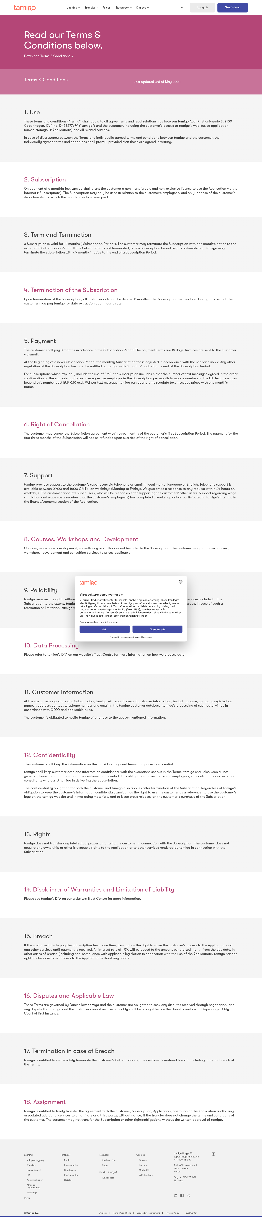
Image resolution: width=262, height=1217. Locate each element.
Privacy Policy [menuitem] (172, 1213)
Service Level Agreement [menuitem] (148, 1213)
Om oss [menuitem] (140, 1154)
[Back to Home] (25, 7)
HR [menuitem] (28, 1175)
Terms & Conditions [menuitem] (122, 1213)
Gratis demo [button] (232, 7)
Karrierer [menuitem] (143, 1165)
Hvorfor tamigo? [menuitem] (108, 1172)
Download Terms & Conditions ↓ (48, 56)
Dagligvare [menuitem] (70, 1170)
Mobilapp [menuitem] (32, 1192)
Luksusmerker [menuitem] (71, 1165)
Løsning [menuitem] (28, 1154)
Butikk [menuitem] (67, 1160)
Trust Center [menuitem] (191, 1213)
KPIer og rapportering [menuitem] (33, 1186)
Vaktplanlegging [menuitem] (35, 1160)
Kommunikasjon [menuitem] (35, 1179)
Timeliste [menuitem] (31, 1165)
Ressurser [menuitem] (104, 1154)
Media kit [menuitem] (144, 1170)
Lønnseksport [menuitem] (34, 1170)
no (182, 7)
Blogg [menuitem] (105, 1165)
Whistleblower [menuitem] (146, 1175)
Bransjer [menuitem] (65, 1154)
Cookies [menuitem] (103, 1213)
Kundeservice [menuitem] (108, 1160)
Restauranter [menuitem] (71, 1175)
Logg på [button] (202, 7)
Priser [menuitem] (27, 1197)
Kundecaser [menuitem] (108, 1177)
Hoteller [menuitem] (68, 1179)
